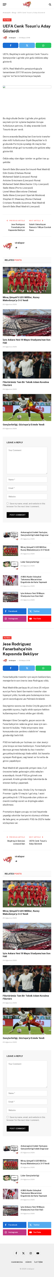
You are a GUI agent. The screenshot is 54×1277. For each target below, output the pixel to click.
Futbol (7, 20)
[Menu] (4, 4)
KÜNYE (29, 1262)
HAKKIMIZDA (17, 1262)
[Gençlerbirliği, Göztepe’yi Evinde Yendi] (27, 407)
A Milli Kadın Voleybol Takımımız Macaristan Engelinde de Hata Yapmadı (34, 579)
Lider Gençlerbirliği (30, 562)
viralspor (12, 38)
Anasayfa (6, 13)
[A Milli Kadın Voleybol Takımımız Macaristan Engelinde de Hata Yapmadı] (10, 580)
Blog (14, 13)
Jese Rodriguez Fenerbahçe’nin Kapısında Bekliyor (16, 227)
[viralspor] (27, 4)
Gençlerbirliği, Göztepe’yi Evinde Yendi (23, 424)
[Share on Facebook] (10, 45)
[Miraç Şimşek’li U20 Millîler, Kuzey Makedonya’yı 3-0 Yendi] (27, 280)
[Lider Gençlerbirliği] (10, 565)
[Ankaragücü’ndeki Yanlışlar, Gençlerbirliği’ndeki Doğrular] (10, 536)
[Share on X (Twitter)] (27, 45)
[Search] (49, 4)
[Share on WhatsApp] (43, 45)
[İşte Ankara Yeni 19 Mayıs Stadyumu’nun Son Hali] (27, 322)
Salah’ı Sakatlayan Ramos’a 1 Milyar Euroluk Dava (40, 227)
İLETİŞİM (38, 1262)
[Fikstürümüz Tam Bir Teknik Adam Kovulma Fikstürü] (27, 365)
